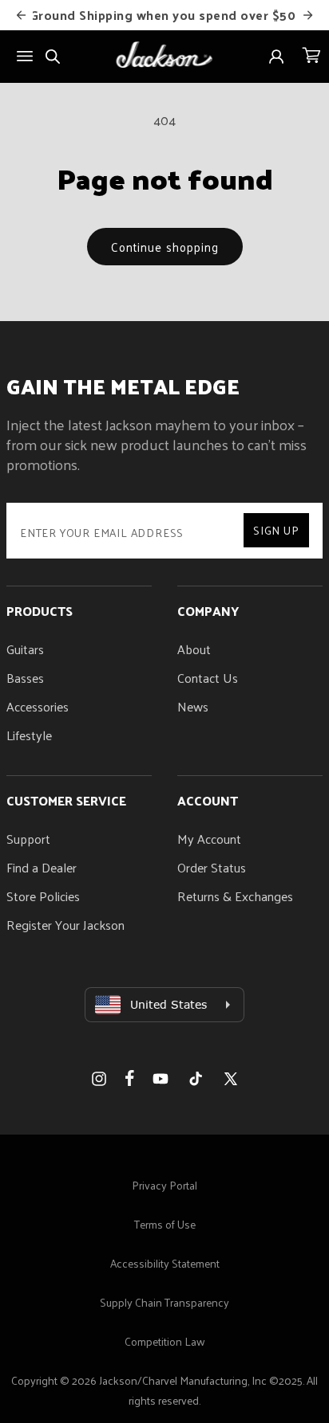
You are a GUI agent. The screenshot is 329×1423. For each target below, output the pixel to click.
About (194, 649)
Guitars (25, 649)
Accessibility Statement (165, 1263)
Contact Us (207, 677)
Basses (25, 677)
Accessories (37, 706)
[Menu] (25, 56)
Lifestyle (29, 735)
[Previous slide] (21, 15)
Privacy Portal (164, 1185)
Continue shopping (165, 246)
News (192, 706)
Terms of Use (165, 1224)
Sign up (276, 530)
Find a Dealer (41, 867)
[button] (311, 56)
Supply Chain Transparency (164, 1302)
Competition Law (165, 1341)
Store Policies (43, 896)
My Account (209, 838)
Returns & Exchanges (235, 896)
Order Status (211, 867)
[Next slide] (307, 15)
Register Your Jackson (65, 924)
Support (28, 838)
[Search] (52, 56)
